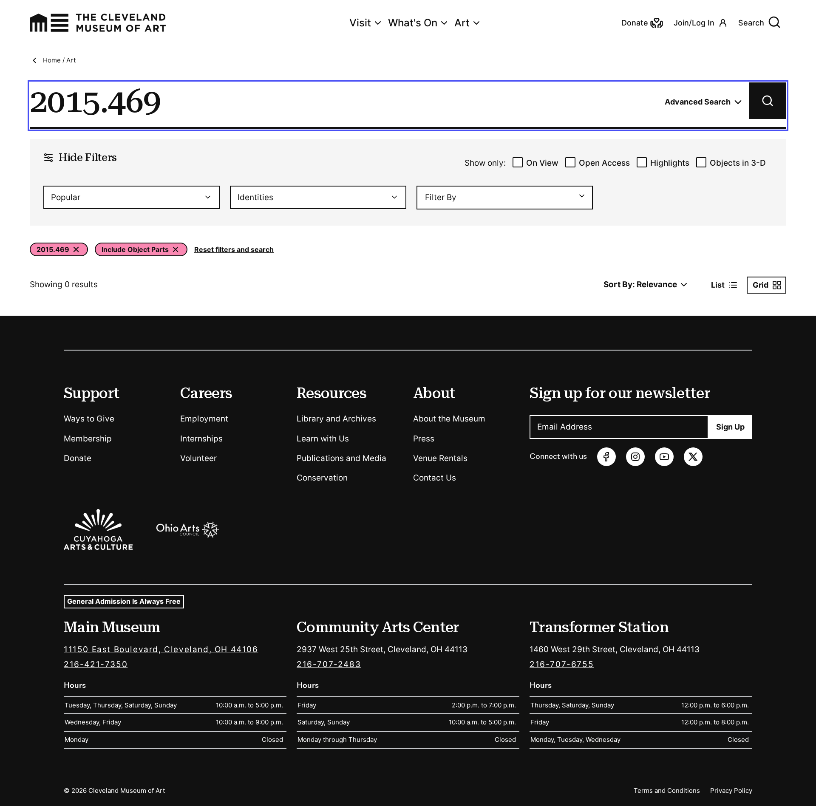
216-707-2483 (329, 664)
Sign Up (730, 426)
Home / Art (59, 60)
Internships (201, 439)
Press (423, 439)
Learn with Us (323, 439)
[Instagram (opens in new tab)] (635, 456)
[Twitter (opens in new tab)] (693, 456)
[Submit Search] (767, 100)
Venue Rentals (440, 458)
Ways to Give (89, 419)
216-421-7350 (96, 664)
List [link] (718, 284)
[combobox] (131, 197)
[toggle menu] (578, 196)
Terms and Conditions (667, 790)
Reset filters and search (234, 249)
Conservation (322, 478)
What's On (412, 23)
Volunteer (198, 458)
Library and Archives (336, 419)
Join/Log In (694, 22)
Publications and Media (341, 458)
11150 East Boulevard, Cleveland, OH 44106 (161, 649)
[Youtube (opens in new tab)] (664, 456)
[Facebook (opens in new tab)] (606, 456)
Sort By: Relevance (640, 284)
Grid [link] (760, 284)
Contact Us (434, 478)
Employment (204, 419)
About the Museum (449, 419)
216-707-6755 (562, 664)
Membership (88, 439)
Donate (77, 458)
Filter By (440, 197)
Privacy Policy (731, 790)
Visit (360, 23)
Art (462, 23)
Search (751, 22)
